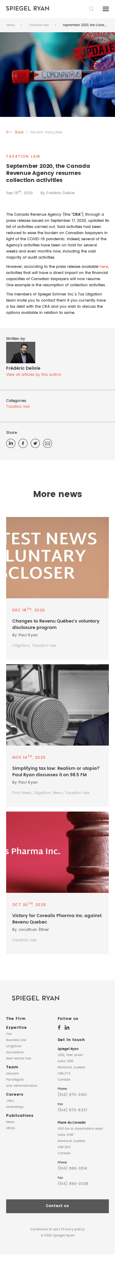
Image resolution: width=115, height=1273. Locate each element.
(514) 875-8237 (73, 1110)
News (10, 1122)
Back (19, 132)
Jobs (10, 1100)
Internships (15, 1107)
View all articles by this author (33, 375)
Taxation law (39, 25)
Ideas (10, 25)
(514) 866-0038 (73, 1184)
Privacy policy (73, 1229)
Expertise (16, 1028)
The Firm (16, 1019)
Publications (20, 1116)
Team (12, 1067)
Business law (16, 1040)
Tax (9, 1034)
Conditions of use (44, 1229)
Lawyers (12, 1073)
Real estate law (18, 1058)
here (104, 267)
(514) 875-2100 (72, 1095)
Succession (15, 1052)
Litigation (13, 1046)
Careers (15, 1094)
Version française (46, 132)
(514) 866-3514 (72, 1168)
